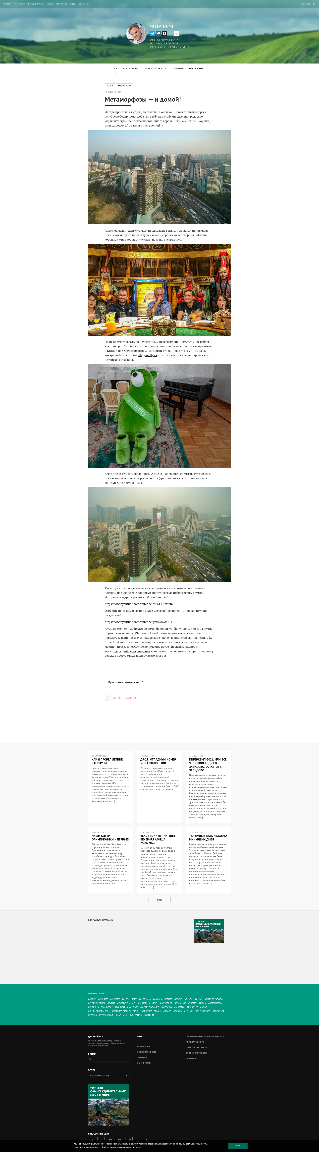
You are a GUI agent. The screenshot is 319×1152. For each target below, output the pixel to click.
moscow (167, 1007)
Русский (305, 4)
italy (178, 1003)
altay (126, 999)
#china (109, 85)
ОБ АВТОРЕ (19, 4)
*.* (115, 68)
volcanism (136, 1015)
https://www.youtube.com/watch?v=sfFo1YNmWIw (139, 604)
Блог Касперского (196, 1053)
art (135, 999)
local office (106, 1007)
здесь (138, 1147)
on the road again (99, 1011)
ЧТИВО (49, 4)
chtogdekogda (214, 999)
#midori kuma (124, 85)
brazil (189, 999)
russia (178, 1011)
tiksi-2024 (219, 1011)
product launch (152, 1011)
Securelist (191, 1058)
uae (119, 1015)
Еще (159, 899)
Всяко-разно (131, 68)
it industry (191, 1003)
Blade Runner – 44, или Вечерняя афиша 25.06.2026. (157, 839)
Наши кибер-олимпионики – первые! (110, 837)
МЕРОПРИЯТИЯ (35, 4)
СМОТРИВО (61, 4)
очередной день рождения (132, 651)
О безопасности (155, 68)
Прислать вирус (195, 1042)
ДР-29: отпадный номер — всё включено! (158, 761)
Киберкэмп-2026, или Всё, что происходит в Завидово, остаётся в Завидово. (208, 765)
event (112, 1003)
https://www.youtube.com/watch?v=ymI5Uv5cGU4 (138, 622)
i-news (154, 1003)
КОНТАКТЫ (83, 4)
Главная (6, 4)
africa (92, 999)
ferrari (143, 1003)
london (120, 1007)
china (199, 999)
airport (116, 999)
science (189, 1011)
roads (168, 1011)
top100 (93, 1015)
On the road (197, 68)
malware (133, 1007)
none (204, 1007)
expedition (124, 1003)
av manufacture (163, 999)
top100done (106, 1015)
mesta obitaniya (150, 1007)
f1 (135, 1003)
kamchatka (216, 1003)
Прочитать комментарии (125, 682)
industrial (166, 1003)
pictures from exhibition (126, 1011)
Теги (72, 4)
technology (204, 1011)
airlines (104, 999)
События (177, 68)
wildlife (150, 1015)
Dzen (164, 33)
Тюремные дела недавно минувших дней (208, 837)
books (179, 999)
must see (193, 1007)
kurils (92, 1007)
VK (158, 33)
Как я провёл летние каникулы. (107, 761)
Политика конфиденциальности (205, 1036)
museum (180, 1007)
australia (145, 999)
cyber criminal (97, 1003)
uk (126, 1015)
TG (152, 33)
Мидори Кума (147, 355)
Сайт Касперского (196, 1047)
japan (203, 1003)
